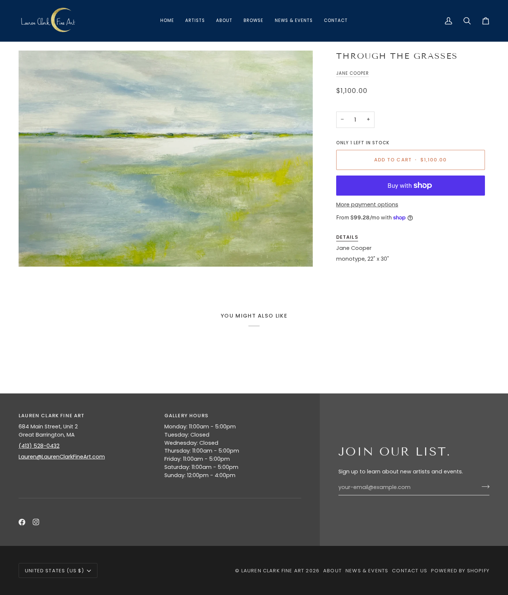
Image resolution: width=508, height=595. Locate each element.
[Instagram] (36, 522)
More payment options (367, 204)
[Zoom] (166, 159)
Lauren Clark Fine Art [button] (52, 415)
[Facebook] (22, 522)
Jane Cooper (352, 73)
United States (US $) (54, 570)
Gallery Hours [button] (186, 415)
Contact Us (409, 570)
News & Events (366, 570)
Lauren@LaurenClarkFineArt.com (62, 456)
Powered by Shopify (460, 570)
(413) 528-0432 (39, 446)
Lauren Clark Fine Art (273, 570)
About (332, 570)
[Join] (483, 486)
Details (347, 237)
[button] (253, 21)
